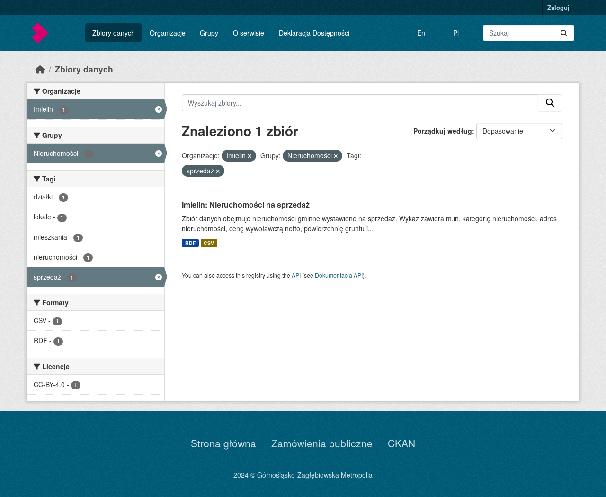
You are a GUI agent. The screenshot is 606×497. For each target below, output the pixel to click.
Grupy (209, 32)
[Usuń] (249, 156)
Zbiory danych (113, 32)
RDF (190, 242)
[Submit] (563, 33)
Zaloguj (558, 7)
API (296, 275)
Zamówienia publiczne (322, 443)
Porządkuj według (442, 131)
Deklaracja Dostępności (314, 32)
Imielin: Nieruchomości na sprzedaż (246, 204)
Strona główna (223, 443)
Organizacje (168, 32)
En (421, 32)
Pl (456, 32)
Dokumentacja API (339, 275)
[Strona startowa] (40, 69)
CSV (209, 242)
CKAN (401, 443)
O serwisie (248, 32)
